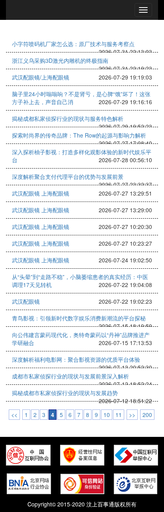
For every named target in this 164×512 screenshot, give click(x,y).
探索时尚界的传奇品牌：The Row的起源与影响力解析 (79, 135)
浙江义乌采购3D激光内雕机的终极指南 (60, 60)
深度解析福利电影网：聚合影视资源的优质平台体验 (76, 359)
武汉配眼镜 (26, 301)
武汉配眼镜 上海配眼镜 (40, 193)
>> (132, 415)
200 (147, 415)
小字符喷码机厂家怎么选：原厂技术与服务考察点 (73, 44)
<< (14, 415)
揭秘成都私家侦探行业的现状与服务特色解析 (67, 118)
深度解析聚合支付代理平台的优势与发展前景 (67, 176)
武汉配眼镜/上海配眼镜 (40, 77)
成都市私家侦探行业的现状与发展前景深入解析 (70, 376)
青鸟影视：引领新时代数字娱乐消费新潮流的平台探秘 (79, 318)
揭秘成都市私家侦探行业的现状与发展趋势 (65, 393)
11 (118, 415)
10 (106, 415)
